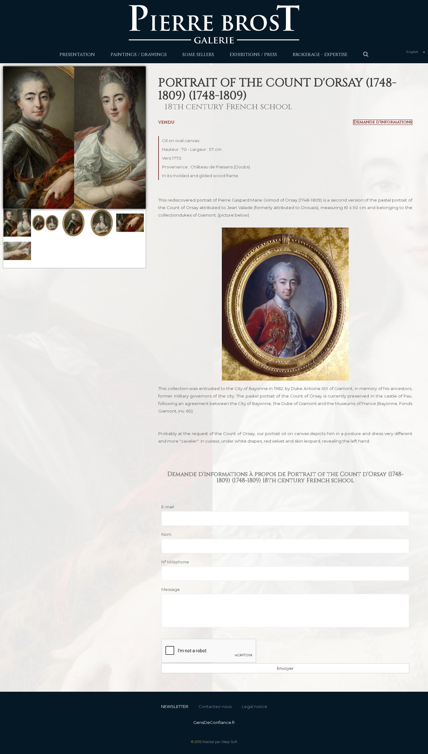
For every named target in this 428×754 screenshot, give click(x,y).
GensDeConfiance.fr (214, 722)
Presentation (77, 55)
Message (170, 589)
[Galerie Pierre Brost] (214, 24)
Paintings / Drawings (139, 55)
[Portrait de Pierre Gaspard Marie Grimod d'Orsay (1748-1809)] (17, 223)
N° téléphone (175, 561)
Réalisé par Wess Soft (219, 742)
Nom (166, 534)
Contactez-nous (215, 706)
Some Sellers (198, 55)
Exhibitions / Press (253, 55)
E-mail (167, 506)
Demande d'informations (382, 122)
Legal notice (254, 706)
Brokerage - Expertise (320, 55)
